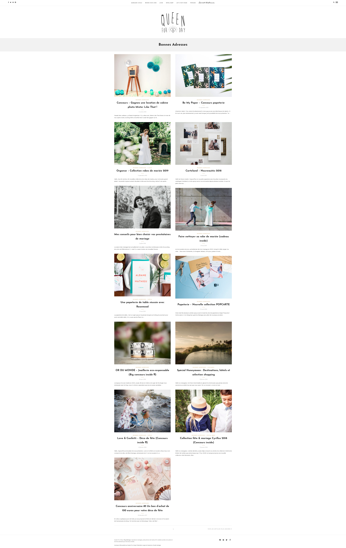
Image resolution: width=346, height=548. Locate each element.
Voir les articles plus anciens (219, 529)
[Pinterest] (13, 2)
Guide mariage (157, 545)
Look (150, 167)
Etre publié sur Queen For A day (128, 545)
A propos (116, 545)
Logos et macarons (147, 545)
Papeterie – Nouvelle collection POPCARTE (204, 304)
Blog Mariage (127, 540)
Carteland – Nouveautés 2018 (203, 171)
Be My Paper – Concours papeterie (203, 103)
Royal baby (211, 435)
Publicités (139, 545)
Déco (150, 299)
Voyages (211, 367)
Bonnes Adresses (142, 99)
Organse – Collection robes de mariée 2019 (142, 171)
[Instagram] (15, 2)
